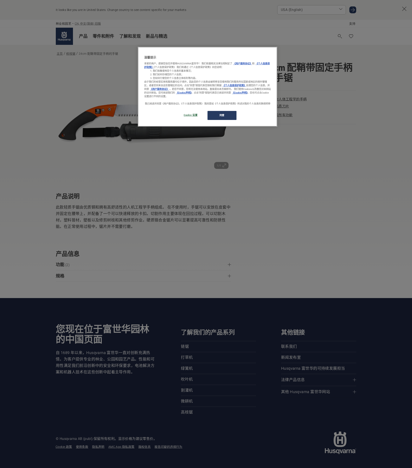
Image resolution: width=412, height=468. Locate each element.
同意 (222, 115)
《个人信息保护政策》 (234, 85)
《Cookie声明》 (183, 92)
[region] (207, 87)
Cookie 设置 (190, 115)
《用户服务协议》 (242, 63)
